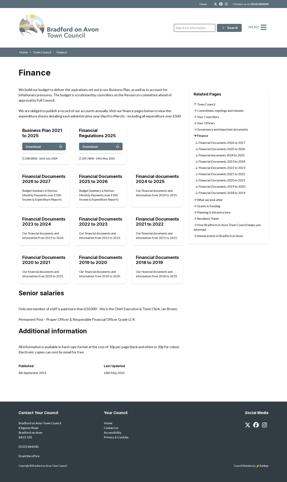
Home (203, 4)
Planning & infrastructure (213, 212)
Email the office (29, 456)
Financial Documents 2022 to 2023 (221, 167)
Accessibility (112, 432)
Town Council (205, 104)
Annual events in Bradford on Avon (219, 236)
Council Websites (243, 465)
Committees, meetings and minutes (220, 110)
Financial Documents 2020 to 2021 (221, 180)
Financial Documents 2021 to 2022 (221, 174)
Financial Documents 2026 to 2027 (221, 142)
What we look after (209, 200)
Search (232, 28)
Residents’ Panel (207, 218)
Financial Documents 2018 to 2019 (221, 193)
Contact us (111, 428)
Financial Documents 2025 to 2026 (221, 149)
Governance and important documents (222, 129)
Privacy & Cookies (116, 437)
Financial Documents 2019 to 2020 (221, 186)
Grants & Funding (208, 206)
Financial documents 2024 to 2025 (221, 155)
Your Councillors (207, 117)
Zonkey (263, 465)
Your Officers (205, 123)
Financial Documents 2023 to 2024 (221, 161)
